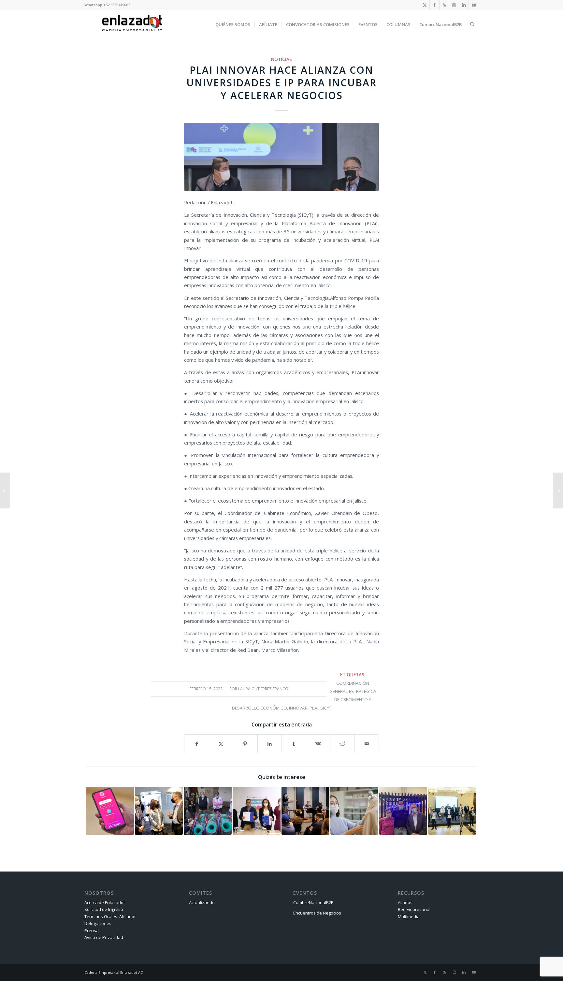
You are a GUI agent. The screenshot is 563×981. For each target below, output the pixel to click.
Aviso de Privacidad (103, 937)
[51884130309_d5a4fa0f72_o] (281, 157)
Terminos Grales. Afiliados (110, 916)
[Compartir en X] (221, 744)
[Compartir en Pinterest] (245, 744)
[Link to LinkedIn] (464, 5)
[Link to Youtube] (474, 5)
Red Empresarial (414, 909)
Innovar (298, 708)
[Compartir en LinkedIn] (270, 744)
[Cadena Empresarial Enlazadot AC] (132, 24)
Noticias (281, 59)
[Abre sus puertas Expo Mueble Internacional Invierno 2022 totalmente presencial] (558, 490)
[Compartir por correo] (367, 744)
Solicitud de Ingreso (103, 909)
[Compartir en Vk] (318, 744)
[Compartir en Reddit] (342, 744)
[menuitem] (232, 24)
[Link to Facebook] (434, 5)
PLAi (314, 708)
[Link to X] (424, 5)
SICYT (325, 708)
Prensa (91, 930)
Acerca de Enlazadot (104, 902)
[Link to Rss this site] (444, 5)
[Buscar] (472, 24)
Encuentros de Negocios (317, 913)
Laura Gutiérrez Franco (263, 689)
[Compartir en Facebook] (196, 744)
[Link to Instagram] (454, 5)
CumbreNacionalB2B (313, 902)
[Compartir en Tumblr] (294, 744)
